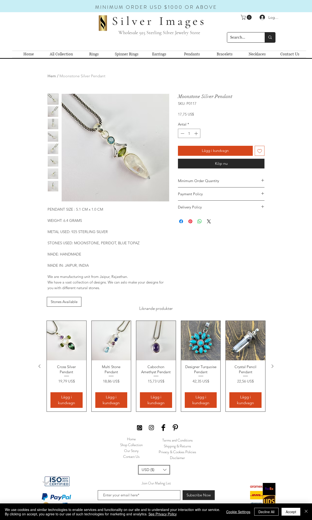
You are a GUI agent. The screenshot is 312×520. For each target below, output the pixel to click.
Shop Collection (131, 445)
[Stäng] (306, 511)
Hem (52, 76)
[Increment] (196, 133)
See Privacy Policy (162, 513)
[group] (156, 366)
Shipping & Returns (177, 446)
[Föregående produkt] (39, 366)
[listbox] (154, 470)
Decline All (266, 511)
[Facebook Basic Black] (163, 427)
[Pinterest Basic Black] (175, 427)
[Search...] (270, 37)
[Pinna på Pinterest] (190, 221)
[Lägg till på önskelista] (260, 151)
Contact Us (131, 456)
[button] (247, 17)
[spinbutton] (189, 133)
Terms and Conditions (177, 440)
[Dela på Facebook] (181, 221)
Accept (291, 511)
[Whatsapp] (139, 427)
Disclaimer (177, 458)
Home (131, 439)
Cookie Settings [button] (238, 511)
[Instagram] (151, 427)
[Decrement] (182, 133)
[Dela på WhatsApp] (200, 221)
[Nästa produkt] (272, 366)
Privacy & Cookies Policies (177, 452)
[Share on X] (209, 221)
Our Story (131, 450)
